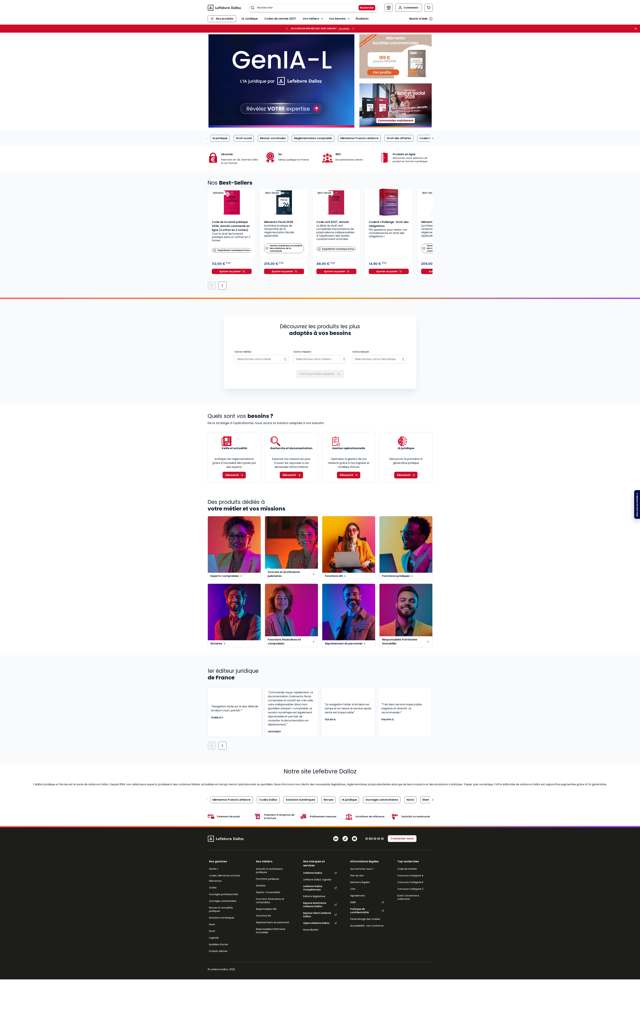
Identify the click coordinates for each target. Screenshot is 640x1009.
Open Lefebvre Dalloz (316, 923)
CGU (352, 889)
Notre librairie (310, 929)
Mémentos (215, 881)
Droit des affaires (399, 138)
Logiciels (214, 937)
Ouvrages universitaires (381, 800)
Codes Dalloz (428, 138)
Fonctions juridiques (267, 879)
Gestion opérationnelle (348, 448)
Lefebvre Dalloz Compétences (312, 888)
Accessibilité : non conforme (366, 925)
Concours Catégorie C (410, 889)
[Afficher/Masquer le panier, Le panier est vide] (428, 8)
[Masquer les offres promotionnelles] (636, 29)
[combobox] (313, 8)
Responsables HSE (266, 909)
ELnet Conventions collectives (408, 897)
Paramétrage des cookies (365, 919)
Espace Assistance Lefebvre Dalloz (314, 904)
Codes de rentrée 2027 (280, 19)
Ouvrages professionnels (223, 894)
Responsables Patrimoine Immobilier (270, 930)
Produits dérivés (218, 951)
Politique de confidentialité (359, 910)
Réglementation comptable (313, 138)
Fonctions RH (263, 915)
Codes (213, 887)
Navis (410, 800)
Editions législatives (314, 896)
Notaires (261, 885)
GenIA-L (213, 869)
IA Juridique (250, 19)
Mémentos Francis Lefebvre (359, 138)
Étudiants (362, 19)
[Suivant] (222, 286)
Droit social (244, 138)
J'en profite (343, 28)
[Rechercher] (365, 7)
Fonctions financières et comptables (270, 900)
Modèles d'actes (218, 944)
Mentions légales (360, 882)
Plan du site (357, 875)
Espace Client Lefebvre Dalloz (317, 914)
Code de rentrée (407, 869)
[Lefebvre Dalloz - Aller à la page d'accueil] (224, 7)
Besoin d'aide (418, 19)
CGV (353, 902)
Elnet (425, 800)
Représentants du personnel (272, 922)
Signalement (357, 895)
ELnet (212, 931)
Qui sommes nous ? (362, 869)
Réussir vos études (273, 138)
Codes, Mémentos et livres (224, 875)
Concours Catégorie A (410, 875)
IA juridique (220, 138)
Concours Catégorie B (410, 882)
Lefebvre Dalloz (312, 873)
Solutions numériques (300, 800)
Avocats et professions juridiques (269, 870)
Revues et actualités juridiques (221, 909)
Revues (328, 800)
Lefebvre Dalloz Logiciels (317, 879)
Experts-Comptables (268, 892)
